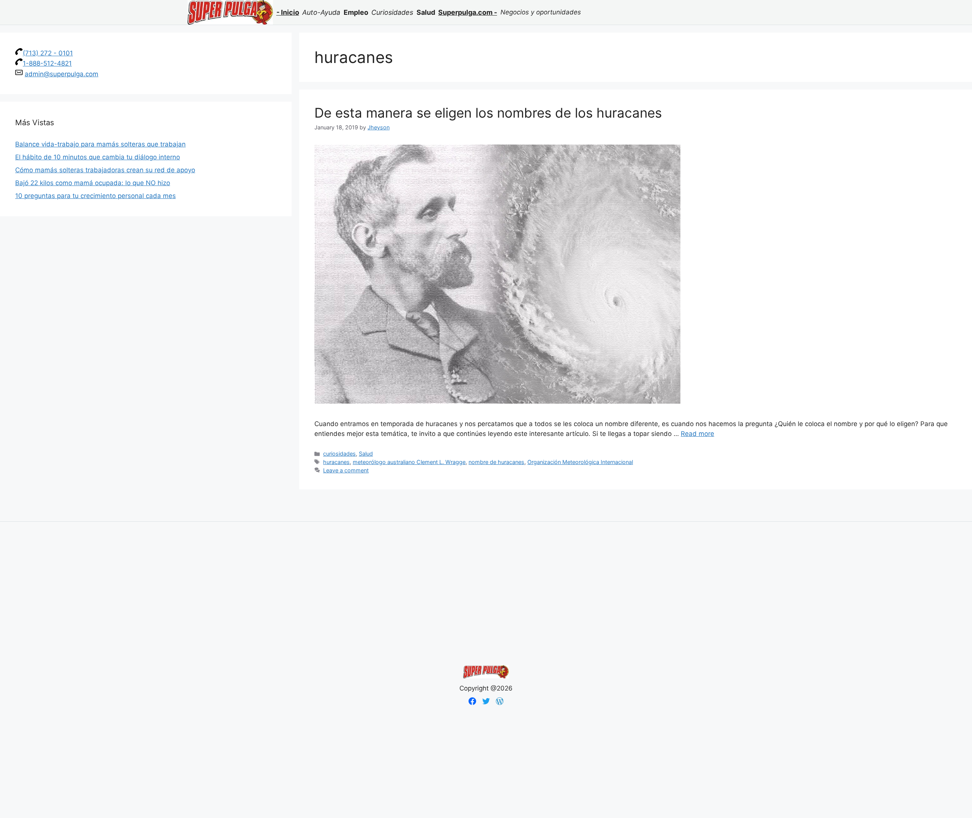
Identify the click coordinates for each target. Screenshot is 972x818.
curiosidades (339, 453)
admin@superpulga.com (61, 74)
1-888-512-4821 (47, 63)
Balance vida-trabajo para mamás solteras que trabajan (100, 144)
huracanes (336, 462)
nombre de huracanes (496, 462)
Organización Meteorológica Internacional (580, 462)
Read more (697, 433)
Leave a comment (346, 470)
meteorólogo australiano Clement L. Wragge (409, 462)
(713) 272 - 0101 (48, 53)
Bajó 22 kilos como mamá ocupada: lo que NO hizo (92, 183)
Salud (366, 453)
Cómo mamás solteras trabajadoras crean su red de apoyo (105, 170)
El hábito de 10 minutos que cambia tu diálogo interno (97, 157)
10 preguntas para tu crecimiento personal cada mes (95, 196)
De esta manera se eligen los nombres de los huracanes (488, 113)
